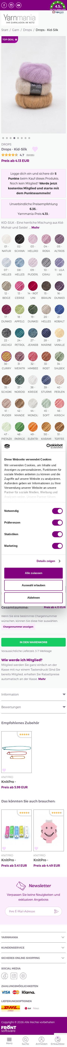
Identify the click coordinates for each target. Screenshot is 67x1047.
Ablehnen (33, 597)
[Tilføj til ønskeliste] (35, 149)
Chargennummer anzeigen (18, 626)
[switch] (57, 523)
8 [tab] (29, 138)
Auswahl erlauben (33, 585)
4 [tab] (14, 138)
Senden (56, 911)
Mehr (35, 227)
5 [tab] (18, 138)
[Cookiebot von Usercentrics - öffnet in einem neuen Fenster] (47, 446)
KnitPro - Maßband (9, 860)
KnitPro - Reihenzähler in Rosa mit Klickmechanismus (49, 860)
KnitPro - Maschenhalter (14, 782)
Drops (27, 30)
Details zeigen (46, 561)
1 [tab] (3, 138)
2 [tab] (7, 138)
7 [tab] (25, 138)
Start (4, 30)
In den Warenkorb (33, 642)
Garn (15, 30)
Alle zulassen (33, 573)
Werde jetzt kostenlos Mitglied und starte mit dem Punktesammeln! (33, 188)
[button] (58, 8)
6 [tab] (22, 138)
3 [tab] (11, 138)
